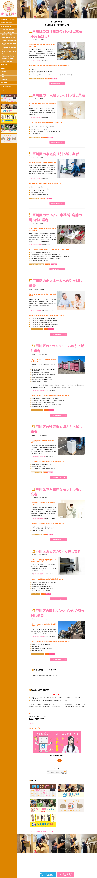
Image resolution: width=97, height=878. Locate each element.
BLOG (2, 90)
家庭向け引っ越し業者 (34, 198)
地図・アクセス (5, 74)
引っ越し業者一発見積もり (35, 60)
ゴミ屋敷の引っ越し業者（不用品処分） (37, 78)
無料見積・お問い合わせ (6, 22)
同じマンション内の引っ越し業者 (37, 654)
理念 (3, 77)
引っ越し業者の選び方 (6, 26)
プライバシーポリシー (6, 86)
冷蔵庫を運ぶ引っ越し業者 (37, 534)
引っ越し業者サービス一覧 (8, 29)
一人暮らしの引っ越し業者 (35, 137)
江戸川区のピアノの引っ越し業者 (56, 551)
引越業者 (38, 831)
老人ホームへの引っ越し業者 (37, 329)
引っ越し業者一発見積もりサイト (8, 19)
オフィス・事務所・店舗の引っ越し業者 (37, 264)
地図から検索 (4, 64)
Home (31, 831)
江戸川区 (48, 78)
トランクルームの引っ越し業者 (37, 410)
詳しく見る (55, 78)
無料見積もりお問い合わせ (57, 83)
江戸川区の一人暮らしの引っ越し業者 (57, 94)
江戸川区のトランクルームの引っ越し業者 (57, 348)
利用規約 (32, 723)
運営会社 (3, 68)
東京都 (44, 831)
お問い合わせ (4, 83)
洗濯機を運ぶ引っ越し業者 (37, 472)
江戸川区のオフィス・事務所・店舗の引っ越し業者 (55, 217)
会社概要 (4, 71)
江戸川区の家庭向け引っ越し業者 (54, 153)
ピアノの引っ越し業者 (36, 593)
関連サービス (5, 79)
